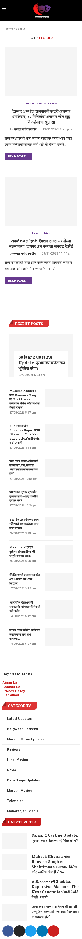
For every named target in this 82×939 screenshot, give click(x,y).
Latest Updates (33, 103)
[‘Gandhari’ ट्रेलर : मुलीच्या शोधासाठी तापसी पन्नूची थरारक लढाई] (59, 554)
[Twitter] (30, 931)
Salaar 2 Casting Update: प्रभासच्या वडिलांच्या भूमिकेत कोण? (41, 362)
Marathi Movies (19, 791)
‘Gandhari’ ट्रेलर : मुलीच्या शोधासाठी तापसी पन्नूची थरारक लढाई (22, 551)
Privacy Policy (13, 691)
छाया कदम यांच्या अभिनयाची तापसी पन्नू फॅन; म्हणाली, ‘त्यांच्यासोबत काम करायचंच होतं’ (23, 467)
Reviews (53, 103)
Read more (17, 156)
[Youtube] (53, 931)
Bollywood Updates (22, 729)
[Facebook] (8, 931)
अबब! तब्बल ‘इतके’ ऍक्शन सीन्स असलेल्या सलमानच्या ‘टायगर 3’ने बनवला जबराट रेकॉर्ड (41, 243)
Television (15, 801)
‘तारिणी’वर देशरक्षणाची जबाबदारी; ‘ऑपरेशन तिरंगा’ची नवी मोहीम (24, 606)
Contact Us (11, 687)
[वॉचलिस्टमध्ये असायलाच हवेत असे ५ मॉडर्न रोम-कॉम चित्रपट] (59, 582)
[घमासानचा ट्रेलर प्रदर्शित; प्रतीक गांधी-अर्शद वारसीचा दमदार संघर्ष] (59, 499)
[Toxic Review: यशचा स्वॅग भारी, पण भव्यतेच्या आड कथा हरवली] (59, 526)
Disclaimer (10, 695)
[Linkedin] (42, 931)
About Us (9, 683)
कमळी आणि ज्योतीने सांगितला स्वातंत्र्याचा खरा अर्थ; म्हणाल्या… (24, 634)
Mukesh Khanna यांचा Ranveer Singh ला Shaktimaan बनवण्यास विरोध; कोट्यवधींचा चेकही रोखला (24, 399)
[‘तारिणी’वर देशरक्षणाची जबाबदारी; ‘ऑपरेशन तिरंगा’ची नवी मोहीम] (59, 609)
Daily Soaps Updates (23, 780)
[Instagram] (19, 931)
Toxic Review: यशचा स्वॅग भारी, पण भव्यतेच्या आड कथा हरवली (24, 523)
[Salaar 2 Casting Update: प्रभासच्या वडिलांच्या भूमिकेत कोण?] (14, 841)
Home (9, 28)
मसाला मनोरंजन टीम (25, 129)
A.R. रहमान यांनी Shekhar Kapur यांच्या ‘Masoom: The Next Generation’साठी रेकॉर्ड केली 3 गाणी (25, 434)
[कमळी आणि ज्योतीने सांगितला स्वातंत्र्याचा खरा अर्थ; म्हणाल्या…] (59, 637)
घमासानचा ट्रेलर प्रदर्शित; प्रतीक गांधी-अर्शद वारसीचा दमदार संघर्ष (23, 496)
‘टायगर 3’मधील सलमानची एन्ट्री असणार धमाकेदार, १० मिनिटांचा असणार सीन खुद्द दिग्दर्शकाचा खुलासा (41, 116)
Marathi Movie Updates (25, 739)
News (11, 770)
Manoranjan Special (23, 811)
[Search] (78, 10)
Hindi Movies (17, 760)
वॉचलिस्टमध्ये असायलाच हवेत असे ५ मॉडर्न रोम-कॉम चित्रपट (24, 579)
